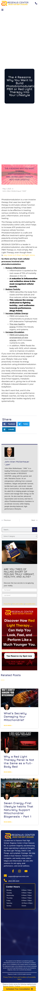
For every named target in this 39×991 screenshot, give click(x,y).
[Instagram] (19, 871)
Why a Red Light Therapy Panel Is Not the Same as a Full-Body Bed (19, 761)
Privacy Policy (7, 604)
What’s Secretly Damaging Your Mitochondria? (15, 717)
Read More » (8, 725)
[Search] (34, 529)
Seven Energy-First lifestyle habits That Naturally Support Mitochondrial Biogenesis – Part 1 (18, 809)
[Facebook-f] (13, 871)
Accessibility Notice (30, 604)
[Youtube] (26, 871)
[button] (2, 10)
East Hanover (25, 986)
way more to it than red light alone (19, 255)
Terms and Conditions (18, 604)
